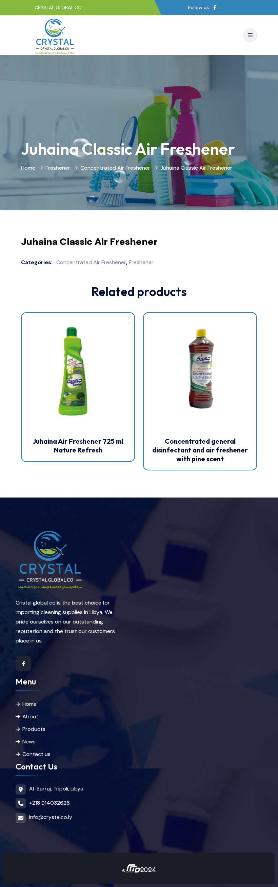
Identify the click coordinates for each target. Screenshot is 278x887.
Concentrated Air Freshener (115, 167)
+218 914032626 (49, 802)
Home (28, 167)
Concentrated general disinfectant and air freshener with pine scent (200, 450)
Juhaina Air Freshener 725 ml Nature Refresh (78, 445)
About (30, 716)
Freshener (57, 167)
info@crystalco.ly (50, 817)
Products (33, 729)
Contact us (36, 754)
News (29, 741)
